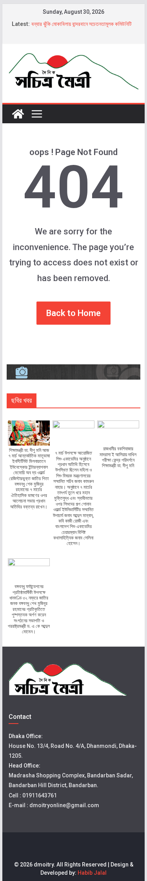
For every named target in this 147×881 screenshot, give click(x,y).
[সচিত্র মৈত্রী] (18, 113)
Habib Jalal (92, 873)
